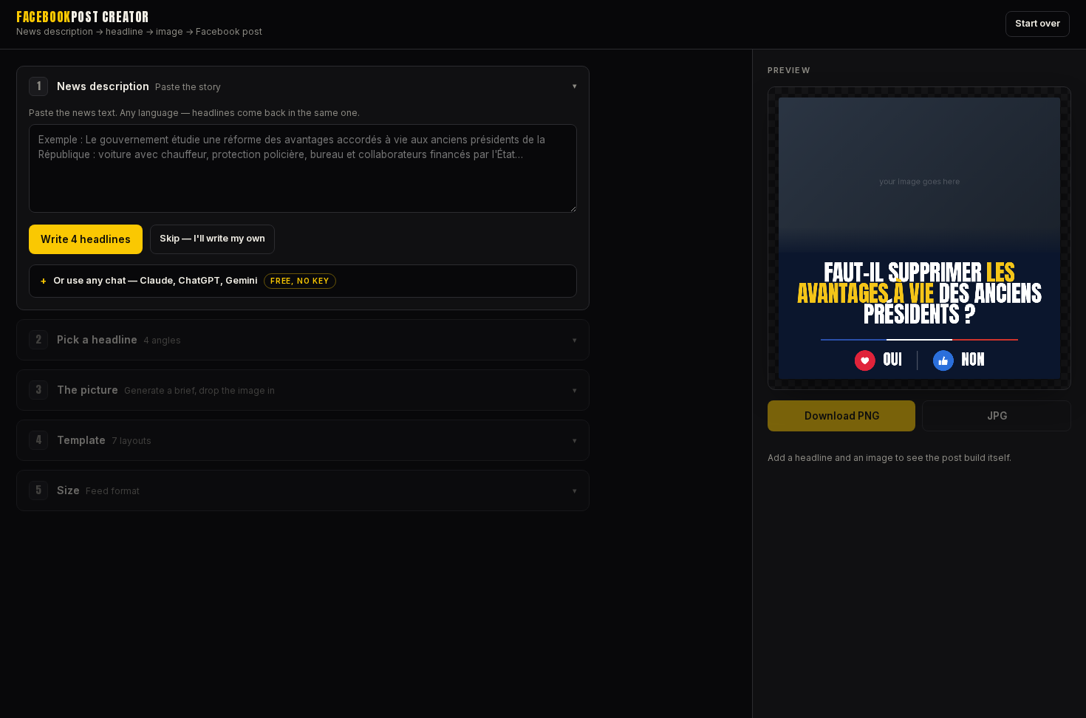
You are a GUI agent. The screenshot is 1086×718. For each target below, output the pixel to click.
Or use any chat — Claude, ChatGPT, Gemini (191, 280)
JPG (997, 416)
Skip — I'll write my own (212, 238)
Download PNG (842, 416)
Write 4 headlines (86, 239)
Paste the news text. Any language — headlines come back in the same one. (194, 112)
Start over (1037, 23)
